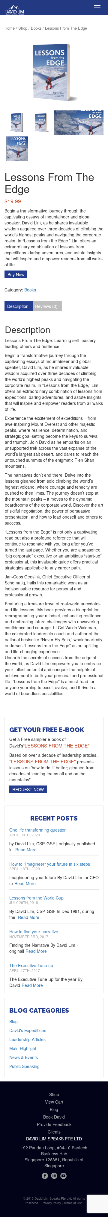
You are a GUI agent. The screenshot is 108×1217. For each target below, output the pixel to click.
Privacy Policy (51, 1203)
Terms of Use (73, 1203)
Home (9, 28)
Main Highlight (22, 1048)
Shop (22, 28)
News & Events (23, 1057)
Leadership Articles (27, 1039)
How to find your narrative (33, 932)
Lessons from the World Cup (36, 898)
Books (36, 28)
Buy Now (16, 274)
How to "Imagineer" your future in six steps (49, 864)
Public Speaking (24, 1066)
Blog (13, 1021)
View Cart (54, 1102)
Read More (26, 850)
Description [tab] (17, 306)
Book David (54, 1117)
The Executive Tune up (31, 965)
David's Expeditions (27, 1030)
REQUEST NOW (28, 789)
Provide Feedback (54, 1124)
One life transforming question (38, 830)
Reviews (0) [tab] (46, 306)
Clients (54, 1132)
